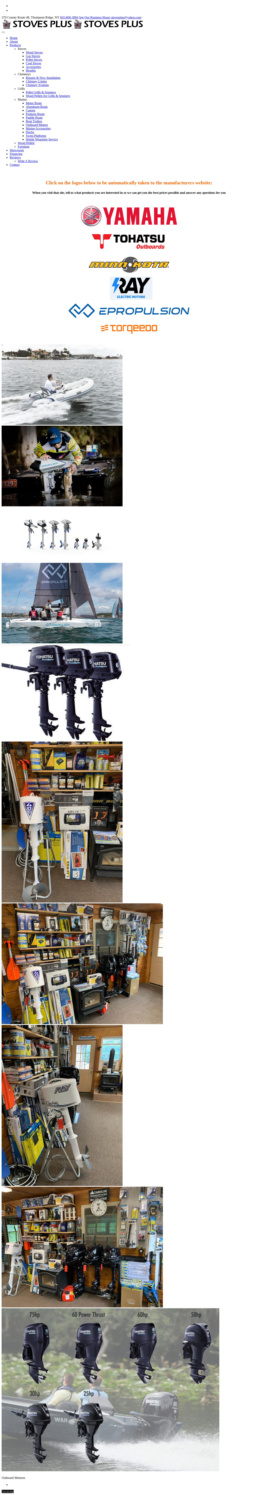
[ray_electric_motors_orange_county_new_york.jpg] (82, 1023)
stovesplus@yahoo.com (126, 17)
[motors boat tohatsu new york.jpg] (66, 739)
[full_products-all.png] (62, 561)
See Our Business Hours (94, 17)
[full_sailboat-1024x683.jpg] (62, 642)
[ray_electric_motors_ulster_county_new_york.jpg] (82, 1306)
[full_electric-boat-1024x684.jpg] (62, 423)
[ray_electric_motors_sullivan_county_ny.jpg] (62, 1185)
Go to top (8, 1491)
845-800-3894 (69, 17)
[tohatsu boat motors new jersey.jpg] (110, 1470)
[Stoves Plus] (72, 27)
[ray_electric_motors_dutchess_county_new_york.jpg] (62, 901)
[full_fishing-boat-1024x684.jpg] (62, 505)
